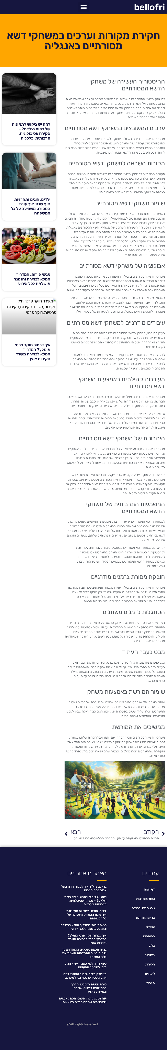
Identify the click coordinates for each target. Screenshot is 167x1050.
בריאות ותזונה (145, 917)
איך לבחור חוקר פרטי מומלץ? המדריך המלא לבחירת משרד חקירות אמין (32, 351)
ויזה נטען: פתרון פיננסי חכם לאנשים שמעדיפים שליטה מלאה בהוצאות (83, 1000)
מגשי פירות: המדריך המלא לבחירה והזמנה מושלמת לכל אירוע (31, 279)
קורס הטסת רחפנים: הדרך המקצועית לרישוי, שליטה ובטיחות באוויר (89, 988)
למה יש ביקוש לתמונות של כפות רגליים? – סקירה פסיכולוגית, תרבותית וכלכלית (31, 131)
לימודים (150, 974)
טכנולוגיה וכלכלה (143, 908)
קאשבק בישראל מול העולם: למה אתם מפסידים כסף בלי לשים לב (85, 976)
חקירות (150, 964)
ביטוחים (150, 955)
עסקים (150, 927)
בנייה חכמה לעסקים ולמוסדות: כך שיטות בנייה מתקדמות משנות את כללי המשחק (84, 953)
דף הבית (149, 889)
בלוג (152, 946)
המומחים (149, 936)
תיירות (150, 983)
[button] (83, 7)
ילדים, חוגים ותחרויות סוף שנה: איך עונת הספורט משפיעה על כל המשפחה (30, 206)
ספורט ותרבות (145, 899)
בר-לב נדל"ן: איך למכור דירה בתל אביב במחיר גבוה (84, 888)
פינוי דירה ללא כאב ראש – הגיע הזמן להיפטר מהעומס (86, 965)
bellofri (149, 7)
